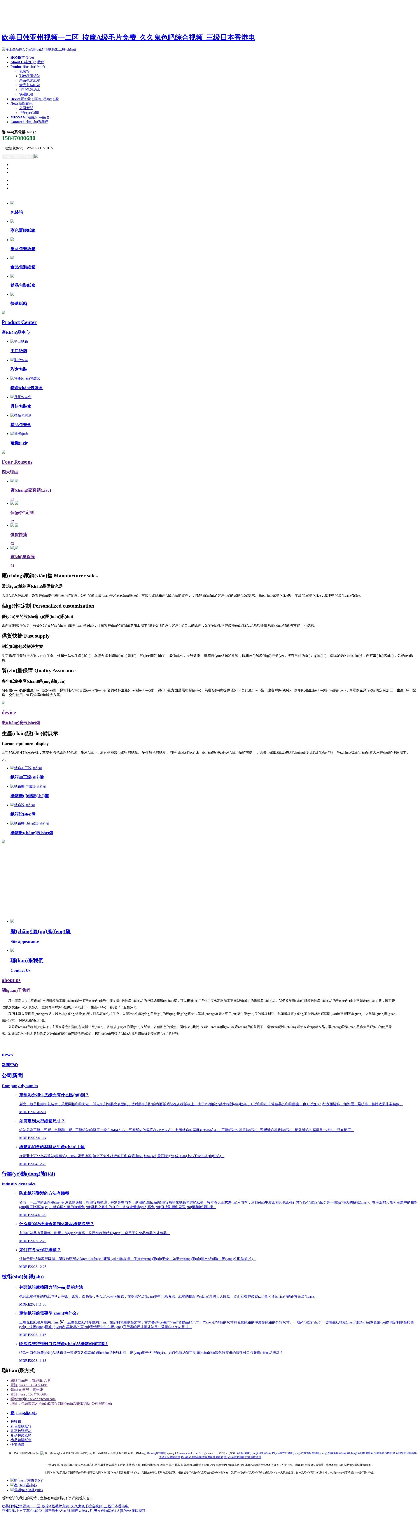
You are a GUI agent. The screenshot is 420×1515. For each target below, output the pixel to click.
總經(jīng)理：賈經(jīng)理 (30, 1380)
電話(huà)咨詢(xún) (28, 1490)
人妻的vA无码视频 (131, 1511)
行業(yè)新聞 (29, 112)
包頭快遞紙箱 (365, 1453)
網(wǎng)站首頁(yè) (28, 1480)
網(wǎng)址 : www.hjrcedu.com (33, 1399)
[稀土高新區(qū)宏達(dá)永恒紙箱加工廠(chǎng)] (39, 49)
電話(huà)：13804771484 (28, 1385)
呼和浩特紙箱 (253, 1457)
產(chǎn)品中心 (27, 67)
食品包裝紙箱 (29, 85)
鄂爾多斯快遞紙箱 (212, 1457)
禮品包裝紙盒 (29, 89)
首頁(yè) (22, 57)
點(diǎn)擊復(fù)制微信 (18, 156)
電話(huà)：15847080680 (28, 1394)
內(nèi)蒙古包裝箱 (234, 1457)
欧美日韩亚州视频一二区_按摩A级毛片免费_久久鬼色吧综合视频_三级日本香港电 (128, 37)
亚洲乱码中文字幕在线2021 (23, 1511)
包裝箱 (24, 71)
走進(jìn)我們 (27, 62)
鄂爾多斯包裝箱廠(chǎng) (342, 1453)
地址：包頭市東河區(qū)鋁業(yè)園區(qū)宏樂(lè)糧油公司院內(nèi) (61, 1403)
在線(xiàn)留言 (30, 117)
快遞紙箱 (26, 94)
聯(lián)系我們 (29, 122)
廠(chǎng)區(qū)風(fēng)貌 (34, 99)
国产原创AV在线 (57, 1511)
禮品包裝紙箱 (191, 1457)
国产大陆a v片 (82, 1511)
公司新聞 (26, 108)
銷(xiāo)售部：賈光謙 (26, 1390)
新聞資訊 (21, 103)
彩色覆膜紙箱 (29, 76)
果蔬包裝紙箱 (29, 80)
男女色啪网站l (105, 1511)
